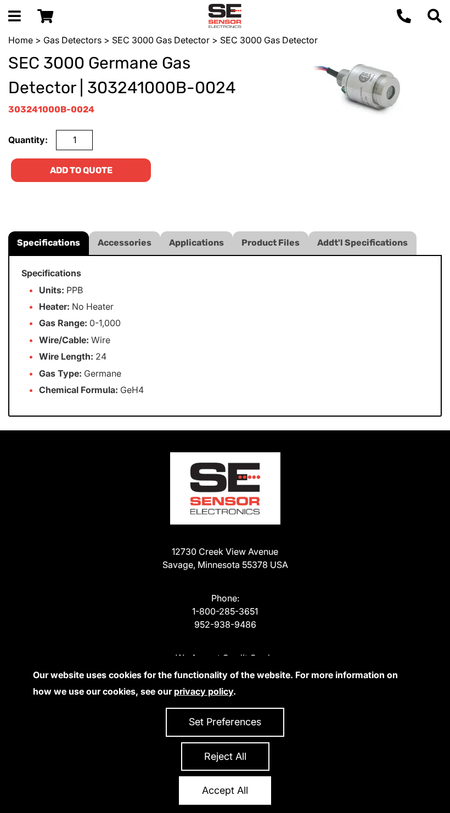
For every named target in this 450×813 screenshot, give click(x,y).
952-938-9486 (225, 624)
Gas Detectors (72, 40)
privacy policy (203, 691)
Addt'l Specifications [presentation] (362, 242)
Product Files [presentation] (270, 242)
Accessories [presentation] (124, 242)
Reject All (225, 756)
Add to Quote (81, 170)
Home (20, 40)
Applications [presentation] (196, 242)
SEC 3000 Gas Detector (161, 40)
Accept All (225, 790)
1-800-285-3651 (225, 611)
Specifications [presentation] (48, 242)
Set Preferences (225, 721)
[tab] (48, 243)
